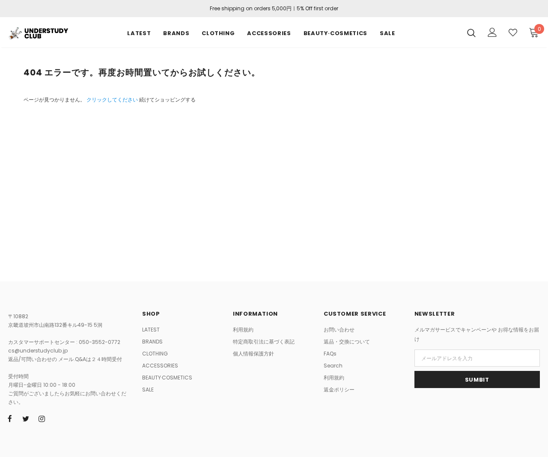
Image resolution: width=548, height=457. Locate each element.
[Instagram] (41, 418)
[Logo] (38, 32)
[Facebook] (10, 418)
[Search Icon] (471, 32)
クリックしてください (112, 99)
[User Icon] (492, 32)
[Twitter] (25, 418)
